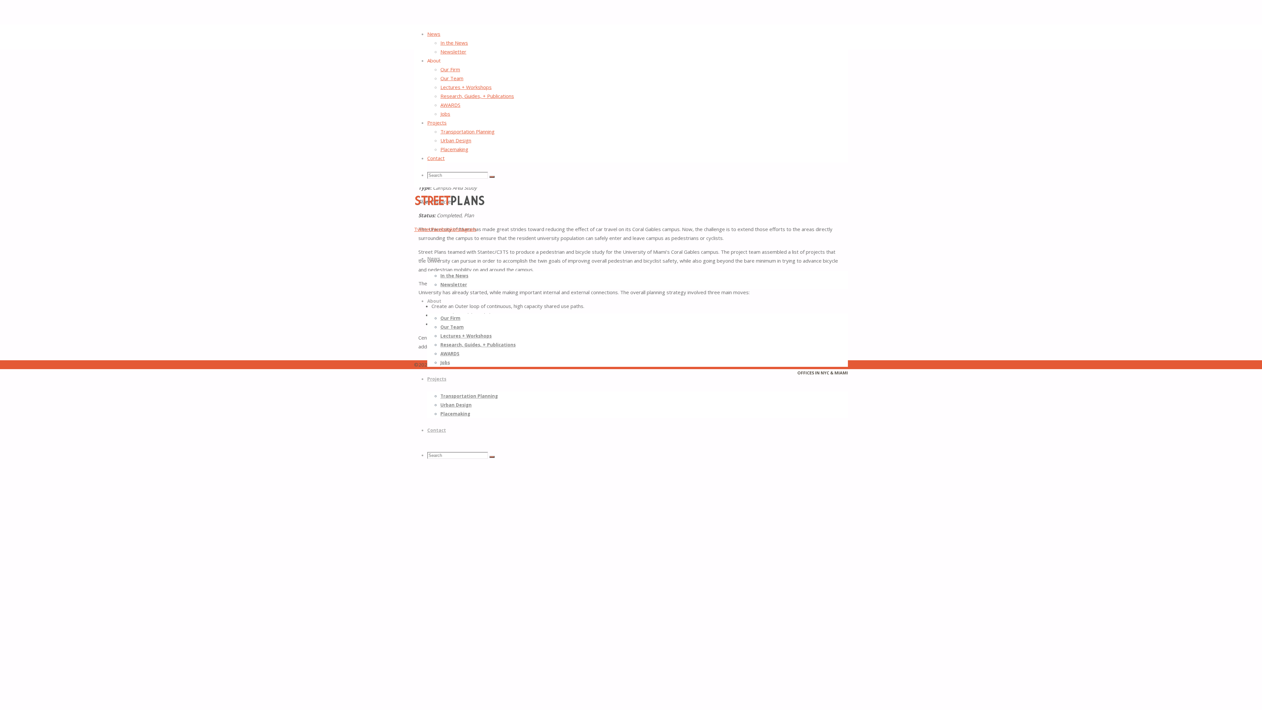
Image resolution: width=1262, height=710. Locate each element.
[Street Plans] (449, 204)
